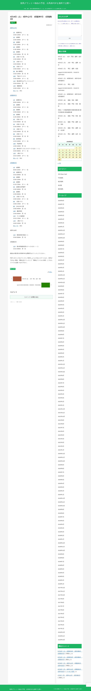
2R (14, 37)
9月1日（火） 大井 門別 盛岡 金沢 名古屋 (70, 58)
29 (76, 157)
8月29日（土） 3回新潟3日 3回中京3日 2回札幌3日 (70, 95)
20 (69, 154)
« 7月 (59, 163)
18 (63, 154)
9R (14, 71)
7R (14, 61)
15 (76, 152)
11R (14, 81)
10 (59, 152)
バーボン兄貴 (70, 671)
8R (14, 66)
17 (59, 154)
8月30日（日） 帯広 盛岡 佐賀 (68, 68)
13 (69, 152)
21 (73, 154)
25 (63, 157)
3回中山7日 (13, 28)
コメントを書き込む (31, 297)
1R (14, 32)
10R (14, 76)
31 (59, 159)
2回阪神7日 (13, 95)
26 (66, 157)
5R (14, 52)
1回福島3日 (13, 163)
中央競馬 (13, 268)
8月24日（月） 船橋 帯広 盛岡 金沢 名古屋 (69, 129)
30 (80, 157)
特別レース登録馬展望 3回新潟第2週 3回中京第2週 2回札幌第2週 (69, 111)
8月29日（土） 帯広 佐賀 (66, 84)
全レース (15, 90)
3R (14, 42)
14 (73, 152)
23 (80, 154)
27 (69, 157)
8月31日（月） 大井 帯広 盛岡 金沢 (69, 64)
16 (80, 152)
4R (14, 47)
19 (66, 154)
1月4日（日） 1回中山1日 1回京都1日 (69, 675)
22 (76, 154)
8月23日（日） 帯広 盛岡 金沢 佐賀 (69, 135)
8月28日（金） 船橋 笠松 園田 (68, 100)
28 (73, 157)
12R (14, 86)
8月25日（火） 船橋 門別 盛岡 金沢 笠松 (69, 123)
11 (63, 152)
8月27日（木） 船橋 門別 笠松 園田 (69, 105)
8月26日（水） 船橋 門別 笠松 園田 (69, 117)
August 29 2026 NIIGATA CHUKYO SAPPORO (69, 89)
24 (59, 157)
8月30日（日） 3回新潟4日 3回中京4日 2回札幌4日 (70, 79)
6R (14, 57)
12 (66, 152)
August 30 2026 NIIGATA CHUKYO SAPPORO (69, 73)
